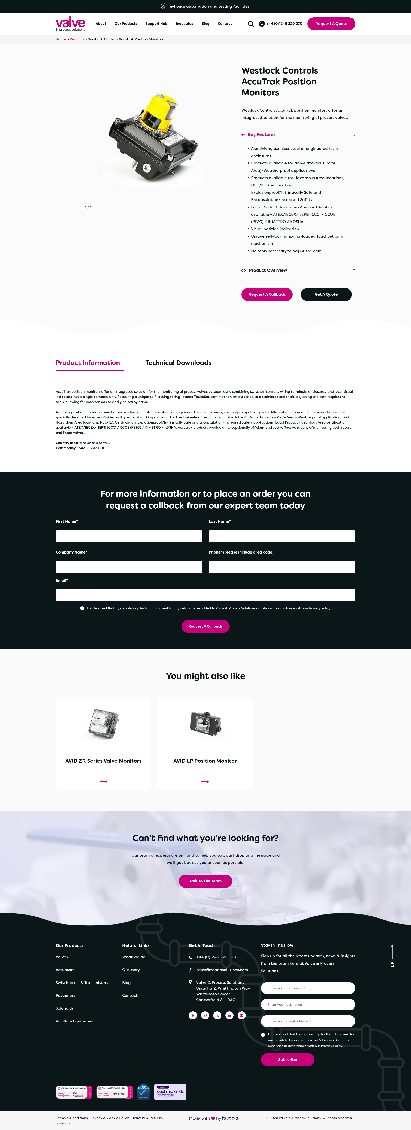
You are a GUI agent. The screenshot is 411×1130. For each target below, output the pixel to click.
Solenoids (65, 1008)
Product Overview (268, 270)
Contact (130, 995)
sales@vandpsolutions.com (223, 969)
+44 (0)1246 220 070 (284, 23)
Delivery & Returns (147, 1118)
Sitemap (63, 1123)
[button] (251, 24)
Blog (126, 982)
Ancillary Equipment (75, 1021)
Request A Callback (267, 294)
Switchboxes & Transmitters (82, 982)
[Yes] (82, 608)
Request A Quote (331, 23)
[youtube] (242, 1015)
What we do (133, 957)
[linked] (229, 1015)
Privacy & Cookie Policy (109, 1118)
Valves (62, 957)
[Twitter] (217, 1015)
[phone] (262, 24)
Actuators (65, 969)
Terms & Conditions (72, 1118)
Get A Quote (326, 294)
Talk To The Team (205, 881)
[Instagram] (205, 1015)
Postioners (65, 995)
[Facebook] (193, 1015)
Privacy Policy (319, 608)
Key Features (261, 134)
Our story (131, 969)
